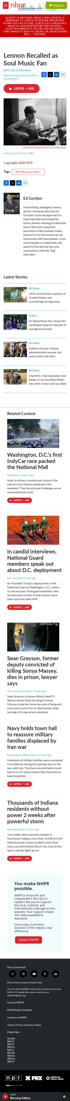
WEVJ (10, 1050)
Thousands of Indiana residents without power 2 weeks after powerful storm (32, 812)
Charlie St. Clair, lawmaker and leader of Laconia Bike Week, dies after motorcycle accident (47, 379)
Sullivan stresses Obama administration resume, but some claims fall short (45, 352)
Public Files (13, 1032)
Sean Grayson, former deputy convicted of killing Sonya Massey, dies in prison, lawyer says (33, 670)
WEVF (10, 1044)
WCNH (11, 1038)
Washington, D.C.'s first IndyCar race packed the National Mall (34, 461)
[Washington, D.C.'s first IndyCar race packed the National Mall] (33, 433)
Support (58, 5)
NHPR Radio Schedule (19, 1010)
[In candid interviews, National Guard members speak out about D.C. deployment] (33, 530)
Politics (33, 315)
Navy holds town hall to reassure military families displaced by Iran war (32, 737)
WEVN (11, 1052)
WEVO (11, 1055)
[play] (5, 1096)
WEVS (10, 1061)
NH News (34, 288)
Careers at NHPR (16, 1017)
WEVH (11, 1047)
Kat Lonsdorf (14, 578)
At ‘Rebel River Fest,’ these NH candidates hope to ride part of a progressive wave (47, 324)
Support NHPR (28, 940)
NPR (29, 163)
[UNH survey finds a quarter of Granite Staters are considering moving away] (15, 294)
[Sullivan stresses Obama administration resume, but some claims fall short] (15, 349)
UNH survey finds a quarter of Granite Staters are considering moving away (47, 297)
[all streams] (65, 1096)
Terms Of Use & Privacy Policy (24, 1025)
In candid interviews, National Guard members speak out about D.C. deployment (34, 561)
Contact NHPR (15, 1002)
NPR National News (28, 171)
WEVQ (11, 1058)
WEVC (11, 1041)
